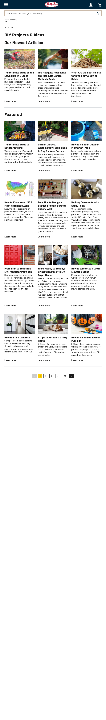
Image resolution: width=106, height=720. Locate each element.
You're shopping (11, 20)
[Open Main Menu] (6, 4)
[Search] (98, 13)
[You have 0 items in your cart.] (100, 4)
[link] (19, 76)
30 (65, 376)
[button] (91, 5)
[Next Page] (71, 376)
